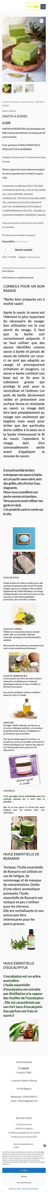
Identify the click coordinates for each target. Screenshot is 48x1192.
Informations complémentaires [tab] (18, 277)
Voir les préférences (24, 1183)
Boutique (15, 102)
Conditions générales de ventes (24, 1132)
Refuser (24, 1176)
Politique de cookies (15, 1188)
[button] (45, 1146)
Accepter (24, 1170)
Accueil (5, 102)
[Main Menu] (43, 6)
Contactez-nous (24, 1124)
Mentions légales (24, 1128)
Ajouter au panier (23, 249)
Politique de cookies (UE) (24, 1136)
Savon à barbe (27, 102)
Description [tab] (8, 271)
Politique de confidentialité (30, 1188)
